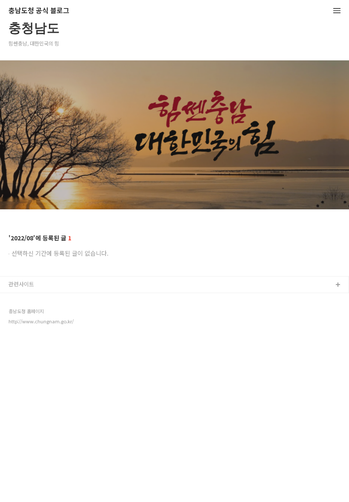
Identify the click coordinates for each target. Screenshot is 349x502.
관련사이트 (21, 284)
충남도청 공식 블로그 (39, 10)
